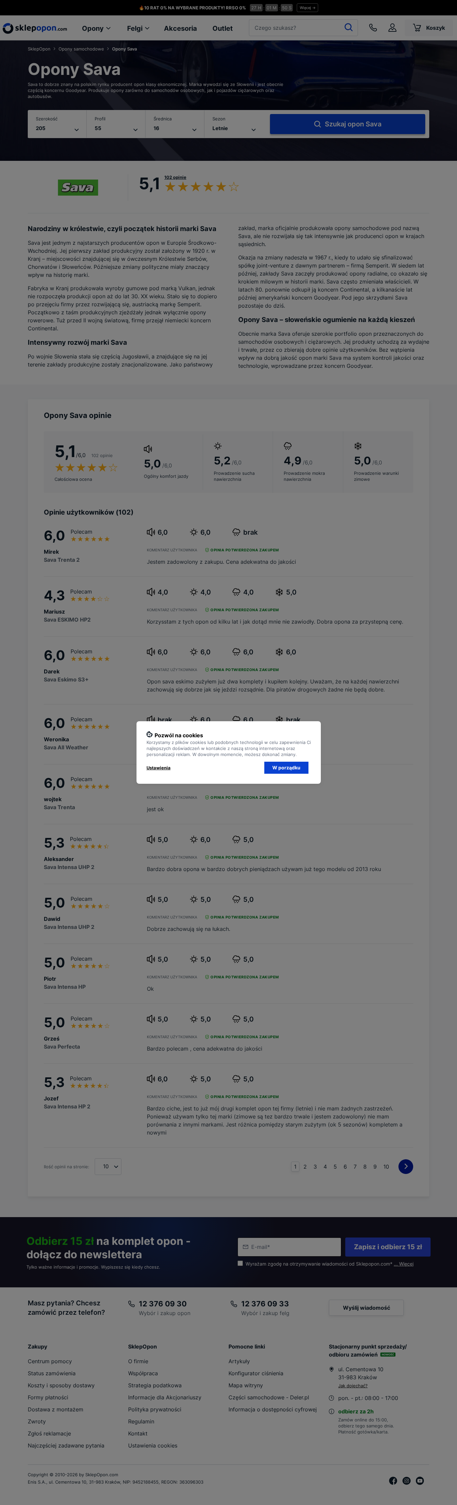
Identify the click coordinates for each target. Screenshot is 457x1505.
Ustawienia (159, 767)
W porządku (286, 767)
